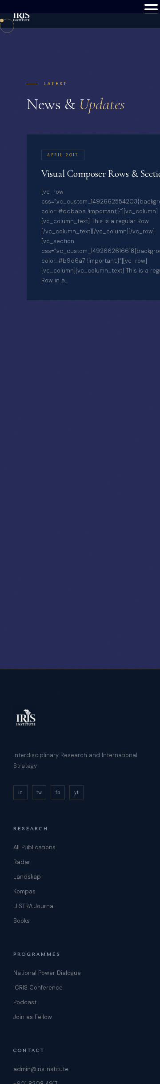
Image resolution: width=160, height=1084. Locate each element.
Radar (21, 862)
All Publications (34, 847)
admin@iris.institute (40, 1069)
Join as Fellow (32, 1017)
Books (21, 921)
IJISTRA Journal (34, 906)
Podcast (24, 1002)
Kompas (24, 891)
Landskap (27, 876)
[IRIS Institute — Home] (21, 14)
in (20, 792)
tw (39, 792)
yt (76, 792)
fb (58, 792)
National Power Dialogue (47, 973)
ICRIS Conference (38, 987)
